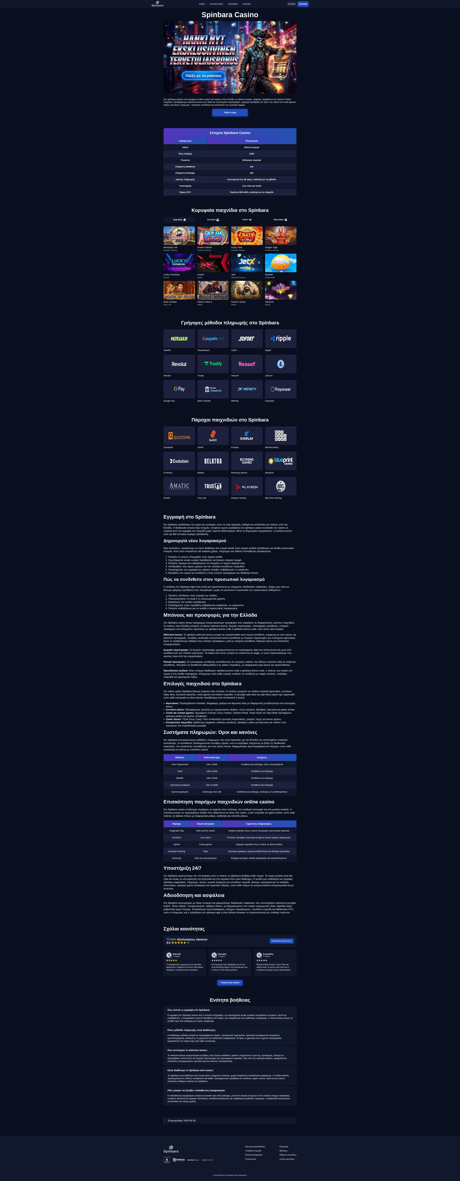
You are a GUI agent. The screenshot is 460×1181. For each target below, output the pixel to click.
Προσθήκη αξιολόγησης (282, 941)
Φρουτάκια (279, 220)
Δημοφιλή (177, 220)
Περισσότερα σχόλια (230, 983)
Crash (245, 220)
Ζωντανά (211, 220)
